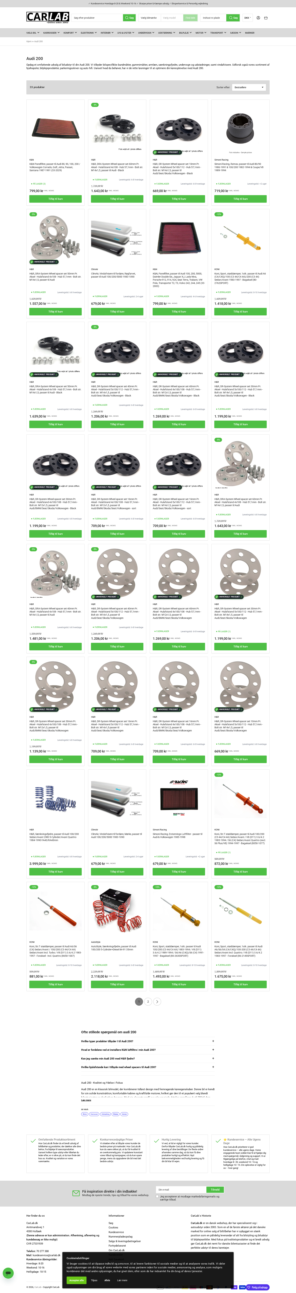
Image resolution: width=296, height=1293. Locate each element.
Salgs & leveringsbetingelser (125, 1241)
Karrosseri (50, 33)
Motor (199, 33)
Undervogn (144, 33)
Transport (216, 33)
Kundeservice (116, 1232)
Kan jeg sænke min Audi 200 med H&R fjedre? (108, 1058)
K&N (31, 159)
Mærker (249, 33)
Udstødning (165, 33)
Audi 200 (38, 41)
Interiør (105, 33)
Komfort (69, 33)
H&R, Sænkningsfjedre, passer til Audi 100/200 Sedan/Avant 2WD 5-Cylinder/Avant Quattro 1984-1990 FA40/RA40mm (54, 837)
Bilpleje (184, 33)
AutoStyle (95, 942)
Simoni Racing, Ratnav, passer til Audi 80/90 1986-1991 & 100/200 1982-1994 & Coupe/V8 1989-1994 (238, 167)
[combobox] (103, 18)
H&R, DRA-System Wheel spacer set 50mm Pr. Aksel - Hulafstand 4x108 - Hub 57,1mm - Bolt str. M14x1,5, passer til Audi (55, 276)
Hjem (29, 41)
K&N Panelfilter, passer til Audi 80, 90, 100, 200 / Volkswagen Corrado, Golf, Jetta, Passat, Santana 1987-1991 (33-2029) (54, 167)
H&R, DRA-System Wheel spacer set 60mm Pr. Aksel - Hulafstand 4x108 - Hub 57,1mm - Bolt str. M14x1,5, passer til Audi (240, 502)
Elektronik (87, 33)
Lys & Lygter (124, 33)
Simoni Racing (221, 159)
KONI (217, 269)
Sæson (234, 33)
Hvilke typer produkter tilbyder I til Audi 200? (107, 1041)
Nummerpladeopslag (120, 1236)
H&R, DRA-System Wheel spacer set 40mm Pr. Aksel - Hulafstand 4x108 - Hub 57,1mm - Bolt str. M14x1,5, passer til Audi (55, 611)
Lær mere (122, 1280)
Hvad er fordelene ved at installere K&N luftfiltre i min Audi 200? (118, 1049)
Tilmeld (215, 1189)
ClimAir (94, 269)
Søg (111, 1223)
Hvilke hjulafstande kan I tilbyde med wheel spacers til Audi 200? (118, 1067)
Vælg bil (31, 33)
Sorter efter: (223, 87)
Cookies (113, 1227)
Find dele (190, 17)
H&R (93, 159)
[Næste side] (157, 1001)
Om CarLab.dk (117, 1250)
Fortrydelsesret (117, 1245)
